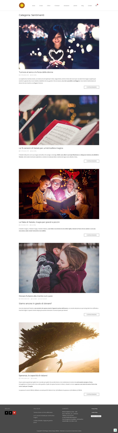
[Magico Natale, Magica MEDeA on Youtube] (14, 413)
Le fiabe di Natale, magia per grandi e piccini (39, 222)
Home (33, 5)
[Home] (22, 5)
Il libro (48, 5)
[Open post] (59, 44)
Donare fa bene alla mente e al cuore (35, 296)
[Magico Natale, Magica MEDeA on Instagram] (10, 413)
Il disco (41, 5)
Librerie (75, 5)
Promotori (57, 5)
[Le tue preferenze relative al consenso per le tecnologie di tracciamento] (115, 430)
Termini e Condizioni (96, 416)
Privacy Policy (95, 408)
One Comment (43, 298)
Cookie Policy (94, 412)
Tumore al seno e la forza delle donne (36, 72)
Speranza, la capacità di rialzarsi (33, 375)
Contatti (90, 5)
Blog (82, 5)
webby (34, 75)
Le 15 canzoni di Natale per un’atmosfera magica (41, 148)
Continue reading (93, 87)
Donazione (66, 5)
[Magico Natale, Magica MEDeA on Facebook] (6, 413)
